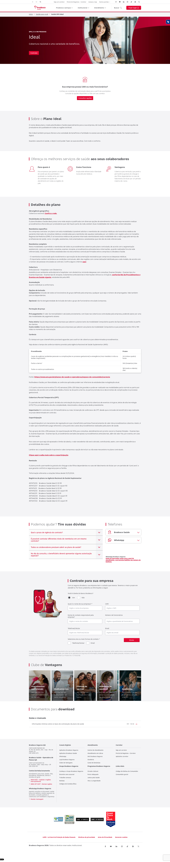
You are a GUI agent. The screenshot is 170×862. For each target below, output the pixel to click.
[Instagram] (127, 1)
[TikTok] (131, 1)
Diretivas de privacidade (86, 837)
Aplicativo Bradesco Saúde (68, 753)
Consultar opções (85, 98)
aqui (84, 262)
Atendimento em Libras (95, 753)
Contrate (33, 53)
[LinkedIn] (123, 1)
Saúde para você (42, 14)
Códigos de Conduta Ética (67, 784)
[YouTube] (120, 1)
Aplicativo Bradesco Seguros (68, 750)
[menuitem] (64, 8)
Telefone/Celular (74, 628)
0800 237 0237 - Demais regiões (41, 784)
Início (31, 14)
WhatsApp (62, 756)
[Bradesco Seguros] (40, 8)
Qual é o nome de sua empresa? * (80, 604)
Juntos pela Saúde (94, 777)
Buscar (116, 8)
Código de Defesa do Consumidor (127, 771)
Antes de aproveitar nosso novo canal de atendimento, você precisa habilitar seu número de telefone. (123, 560)
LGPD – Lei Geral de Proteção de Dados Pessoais (59, 837)
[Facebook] (116, 1)
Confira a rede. (51, 213)
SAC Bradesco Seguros (95, 756)
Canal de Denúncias (94, 763)
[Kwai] (135, 1)
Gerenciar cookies (121, 837)
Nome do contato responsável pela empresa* (81, 616)
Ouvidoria (91, 759)
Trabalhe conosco (65, 777)
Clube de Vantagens (65, 763)
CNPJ (107, 604)
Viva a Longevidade (94, 781)
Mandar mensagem (37, 799)
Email (107, 628)
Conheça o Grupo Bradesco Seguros (71, 771)
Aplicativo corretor (122, 756)
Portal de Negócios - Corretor (76, 2)
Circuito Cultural (93, 771)
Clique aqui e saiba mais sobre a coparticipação (48, 455)
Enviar (131, 640)
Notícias (62, 781)
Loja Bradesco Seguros (66, 759)
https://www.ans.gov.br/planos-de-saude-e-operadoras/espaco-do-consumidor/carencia (72, 377)
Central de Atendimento (95, 750)
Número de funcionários (114, 615)
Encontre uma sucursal (66, 774)
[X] (139, 1)
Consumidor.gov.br (122, 774)
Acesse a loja (92, 2)
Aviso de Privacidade (105, 837)
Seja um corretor (59, 2)
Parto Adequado (93, 774)
